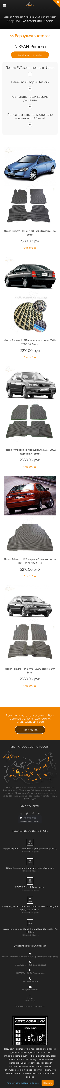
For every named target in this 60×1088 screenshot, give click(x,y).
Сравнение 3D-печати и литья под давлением (30, 868)
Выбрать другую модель (30, 55)
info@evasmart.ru (30, 989)
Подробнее (30, 729)
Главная (8, 17)
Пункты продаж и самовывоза (30, 1006)
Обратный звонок (30, 981)
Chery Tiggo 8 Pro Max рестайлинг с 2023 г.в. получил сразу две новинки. (30, 908)
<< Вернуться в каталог (30, 36)
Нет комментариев (30, 851)
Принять (47, 1083)
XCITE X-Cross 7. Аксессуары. (30, 887)
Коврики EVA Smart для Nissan (41, 17)
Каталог (19, 17)
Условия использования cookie (23, 1083)
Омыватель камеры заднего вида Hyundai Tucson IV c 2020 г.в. (30, 930)
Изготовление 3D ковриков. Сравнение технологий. (30, 848)
